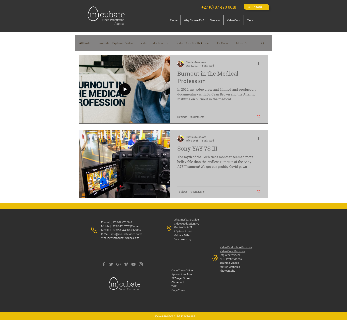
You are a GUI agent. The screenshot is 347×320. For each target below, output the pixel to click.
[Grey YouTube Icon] (133, 264)
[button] (263, 43)
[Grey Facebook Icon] (103, 264)
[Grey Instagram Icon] (140, 264)
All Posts (85, 43)
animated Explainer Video (116, 43)
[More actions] (259, 63)
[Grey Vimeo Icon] (126, 264)
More (239, 43)
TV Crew (222, 43)
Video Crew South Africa (193, 43)
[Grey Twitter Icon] (111, 264)
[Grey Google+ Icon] (118, 264)
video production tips (154, 43)
